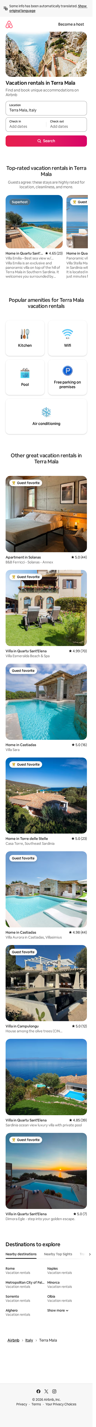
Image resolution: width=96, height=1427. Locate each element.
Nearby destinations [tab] (21, 1254)
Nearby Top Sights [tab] (58, 1254)
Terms (36, 1404)
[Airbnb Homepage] (9, 24)
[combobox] (46, 110)
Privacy (21, 1404)
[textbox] (25, 126)
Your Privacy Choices (60, 1404)
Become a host (71, 24)
